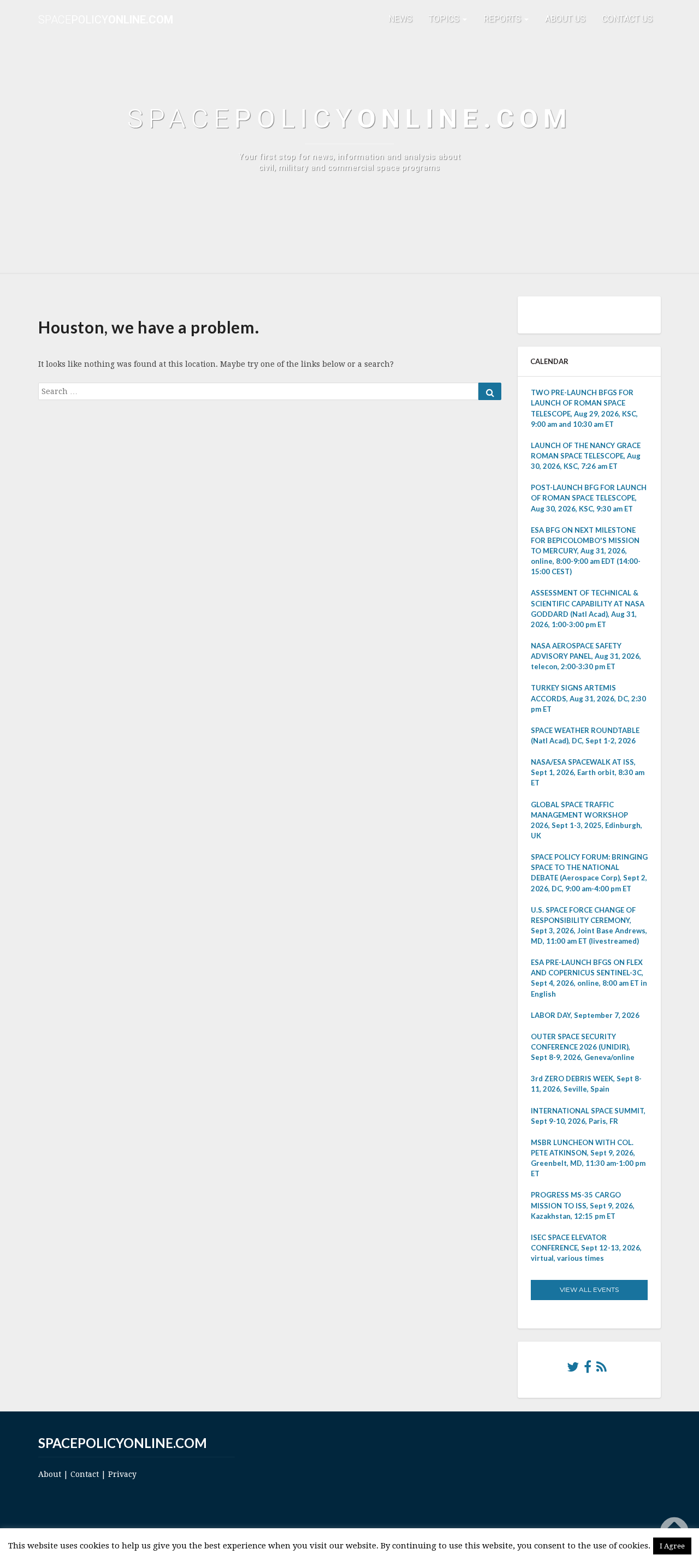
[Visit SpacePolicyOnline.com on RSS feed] (601, 1369)
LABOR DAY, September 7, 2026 (585, 1015)
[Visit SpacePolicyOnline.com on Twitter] (573, 1369)
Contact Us (627, 19)
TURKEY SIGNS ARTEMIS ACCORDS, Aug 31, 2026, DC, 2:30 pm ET (588, 698)
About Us (565, 19)
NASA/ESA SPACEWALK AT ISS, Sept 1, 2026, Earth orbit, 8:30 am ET (587, 772)
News (400, 19)
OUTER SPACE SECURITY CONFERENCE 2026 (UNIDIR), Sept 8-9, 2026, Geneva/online (583, 1047)
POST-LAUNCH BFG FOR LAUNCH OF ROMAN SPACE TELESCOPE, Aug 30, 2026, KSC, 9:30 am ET (589, 498)
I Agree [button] (672, 1546)
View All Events (589, 1289)
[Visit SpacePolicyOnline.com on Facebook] (587, 1369)
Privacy (122, 1474)
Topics (445, 19)
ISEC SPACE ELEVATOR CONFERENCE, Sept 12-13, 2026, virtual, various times (586, 1247)
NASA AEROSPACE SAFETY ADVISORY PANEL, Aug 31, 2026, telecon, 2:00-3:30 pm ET (586, 656)
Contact (84, 1474)
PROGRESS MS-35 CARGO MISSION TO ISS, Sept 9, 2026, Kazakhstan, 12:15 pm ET (583, 1205)
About (49, 1474)
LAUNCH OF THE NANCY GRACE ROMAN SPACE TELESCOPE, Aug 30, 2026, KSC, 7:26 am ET (586, 455)
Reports (503, 19)
